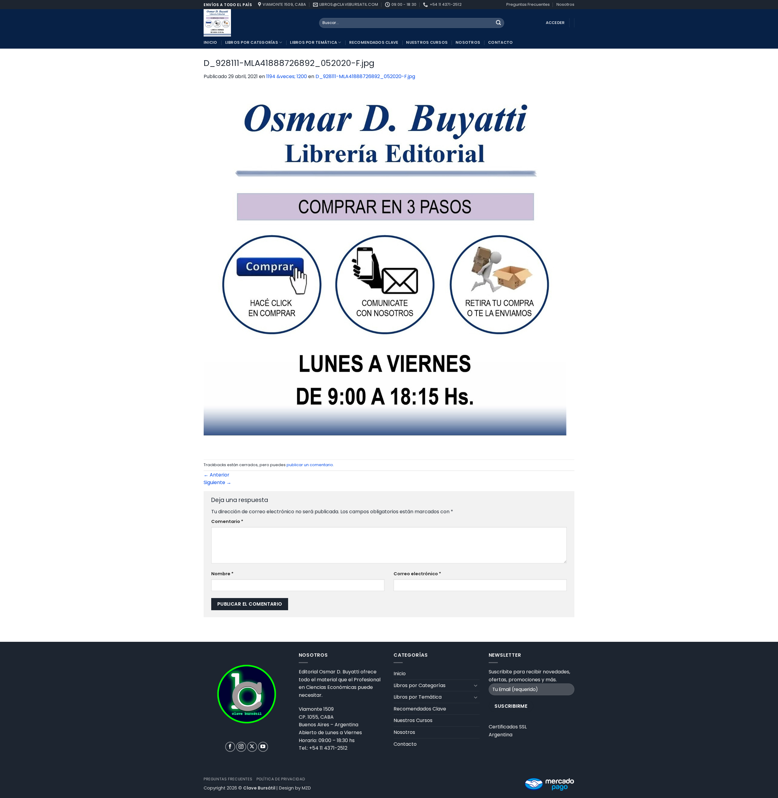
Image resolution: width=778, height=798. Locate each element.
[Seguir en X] (252, 747)
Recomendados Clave (373, 42)
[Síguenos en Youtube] (263, 747)
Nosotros (565, 4)
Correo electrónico (417, 574)
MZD (306, 788)
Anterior (216, 474)
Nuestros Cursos (427, 42)
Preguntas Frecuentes (528, 4)
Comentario (227, 521)
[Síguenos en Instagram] (241, 747)
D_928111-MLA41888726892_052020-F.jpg (365, 76)
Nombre (222, 574)
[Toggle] (476, 685)
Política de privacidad (280, 779)
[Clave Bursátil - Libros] (257, 22)
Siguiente (217, 482)
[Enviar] (498, 23)
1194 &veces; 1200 (286, 76)
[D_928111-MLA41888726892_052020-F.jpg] (385, 269)
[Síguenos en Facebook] (230, 747)
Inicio (210, 42)
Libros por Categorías (251, 42)
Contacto (500, 42)
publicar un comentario (310, 464)
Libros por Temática (313, 42)
